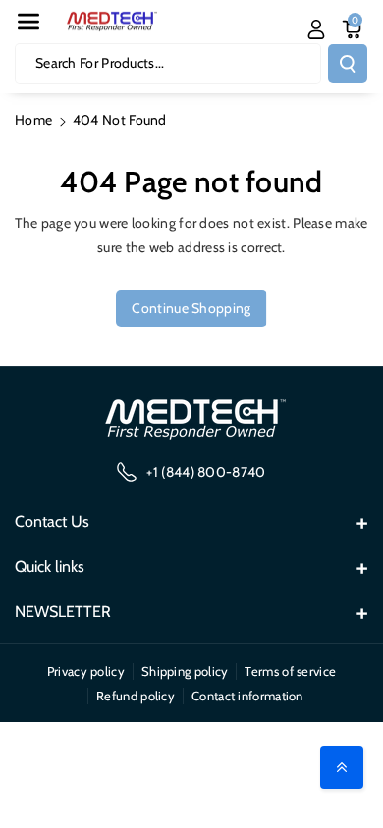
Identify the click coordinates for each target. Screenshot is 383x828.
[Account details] (316, 29)
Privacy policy (86, 671)
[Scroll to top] (341, 767)
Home (33, 120)
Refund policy (135, 695)
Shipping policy (185, 671)
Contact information (247, 695)
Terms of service (290, 671)
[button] (28, 21)
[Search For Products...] (347, 63)
